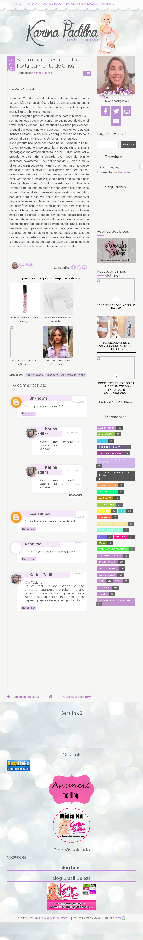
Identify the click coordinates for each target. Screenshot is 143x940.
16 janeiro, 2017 (78, 517)
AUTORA (32, 3)
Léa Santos (40, 513)
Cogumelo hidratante (110, 447)
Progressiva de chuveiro (112, 524)
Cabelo (102, 440)
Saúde (101, 543)
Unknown (38, 398)
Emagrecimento (107, 485)
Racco (101, 536)
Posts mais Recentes (24, 697)
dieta (118, 581)
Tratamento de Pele (109, 555)
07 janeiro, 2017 (73, 433)
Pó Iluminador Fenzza (116, 401)
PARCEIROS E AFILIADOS (81, 3)
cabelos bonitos (107, 568)
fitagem (102, 594)
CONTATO (108, 3)
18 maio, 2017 (79, 543)
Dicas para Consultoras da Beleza (65, 374)
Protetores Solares (109, 530)
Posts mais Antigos (75, 697)
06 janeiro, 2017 (78, 402)
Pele (122, 511)
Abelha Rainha (34, 374)
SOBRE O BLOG (51, 3)
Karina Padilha (46, 431)
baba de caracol (107, 562)
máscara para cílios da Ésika (114, 600)
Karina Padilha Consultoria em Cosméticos (50, 918)
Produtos (104, 517)
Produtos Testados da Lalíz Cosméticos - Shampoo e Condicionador (116, 388)
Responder (28, 413)
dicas (101, 581)
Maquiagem (104, 498)
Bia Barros (116, 918)
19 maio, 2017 (79, 573)
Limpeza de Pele (107, 492)
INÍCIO (17, 3)
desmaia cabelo (107, 575)
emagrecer (104, 587)
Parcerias (103, 511)
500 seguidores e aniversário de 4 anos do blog (116, 346)
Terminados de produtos (112, 549)
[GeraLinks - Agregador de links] (18, 765)
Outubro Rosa (106, 504)
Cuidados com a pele (109, 453)
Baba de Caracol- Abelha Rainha (116, 307)
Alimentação (105, 434)
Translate (124, 172)
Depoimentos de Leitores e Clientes (113, 461)
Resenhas (121, 536)
